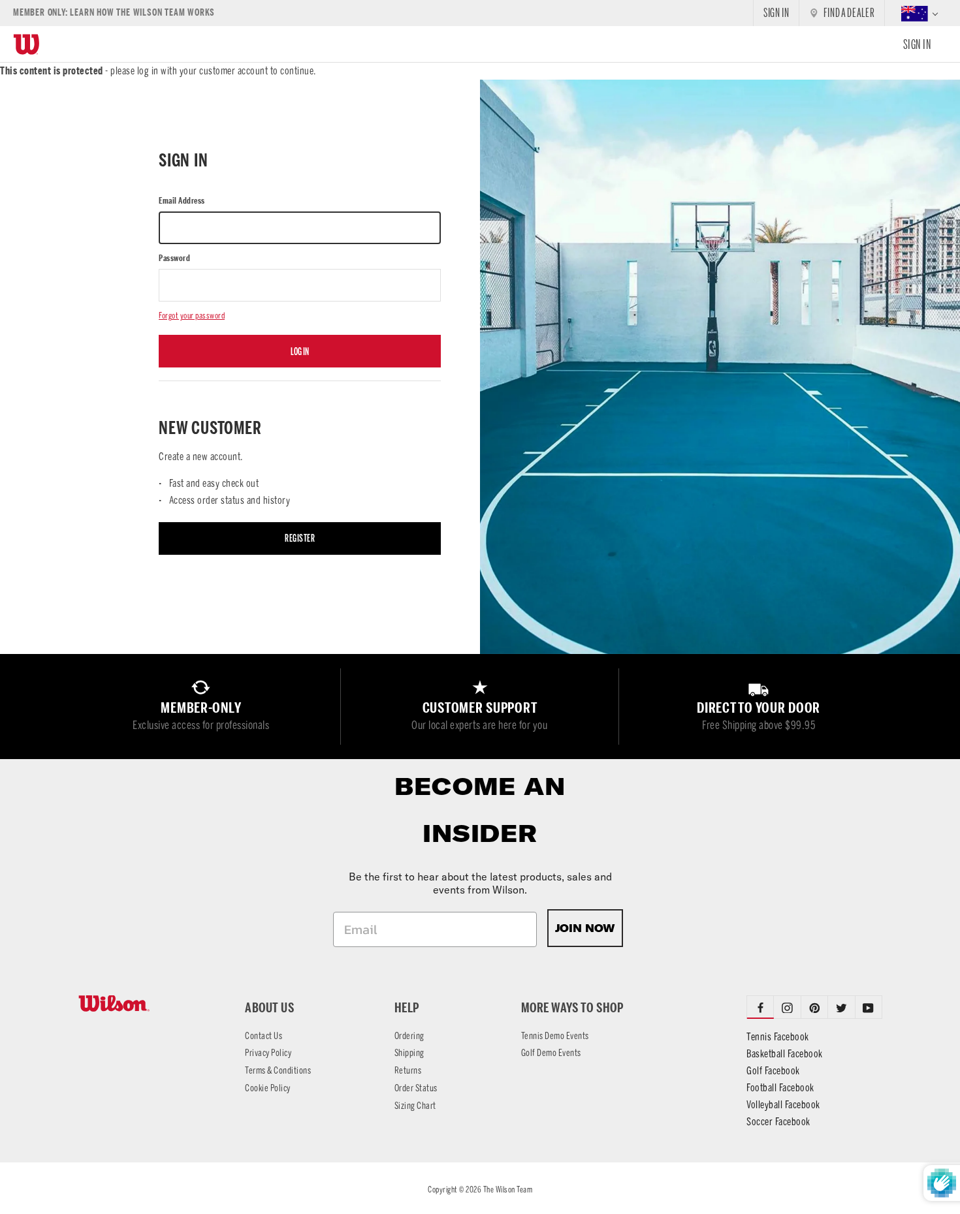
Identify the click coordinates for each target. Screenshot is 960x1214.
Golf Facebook (773, 1071)
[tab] (787, 1007)
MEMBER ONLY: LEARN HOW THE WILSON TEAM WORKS (114, 12)
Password (174, 258)
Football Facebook (780, 1088)
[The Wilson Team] (146, 1003)
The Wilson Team (508, 1189)
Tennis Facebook (777, 1037)
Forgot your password (192, 315)
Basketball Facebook (784, 1054)
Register (300, 538)
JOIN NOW (585, 928)
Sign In (917, 44)
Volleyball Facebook (783, 1104)
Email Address (182, 201)
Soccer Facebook (778, 1121)
